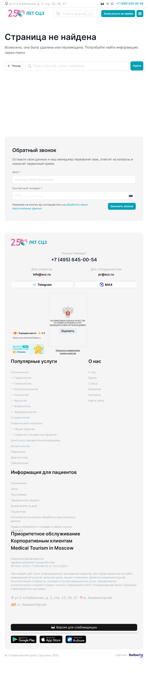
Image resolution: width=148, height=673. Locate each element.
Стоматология (20, 417)
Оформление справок (25, 500)
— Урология (19, 400)
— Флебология (21, 406)
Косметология (20, 446)
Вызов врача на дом (24, 506)
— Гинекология (21, 383)
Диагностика (19, 457)
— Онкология (20, 395)
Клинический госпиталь (27, 423)
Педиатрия (18, 451)
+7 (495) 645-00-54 (129, 3)
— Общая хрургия (22, 429)
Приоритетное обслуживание (45, 533)
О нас (92, 372)
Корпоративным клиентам (41, 541)
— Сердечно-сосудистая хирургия (33, 434)
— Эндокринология (23, 412)
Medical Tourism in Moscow (42, 548)
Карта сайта (96, 400)
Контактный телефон (27, 188)
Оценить (67, 331)
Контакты (94, 395)
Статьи (93, 383)
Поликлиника (20, 372)
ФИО (16, 172)
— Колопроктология (24, 389)
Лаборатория (19, 463)
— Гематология (21, 377)
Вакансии (94, 389)
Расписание (19, 483)
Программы (18, 494)
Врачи (92, 377)
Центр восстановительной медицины (35, 440)
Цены (14, 488)
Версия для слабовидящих (76, 627)
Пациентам (18, 511)
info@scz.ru (42, 274)
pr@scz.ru (106, 274)
